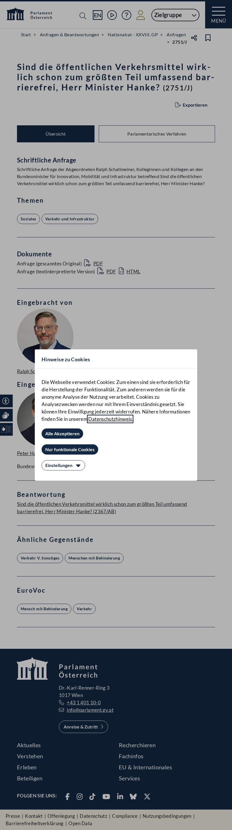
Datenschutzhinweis (110, 419)
